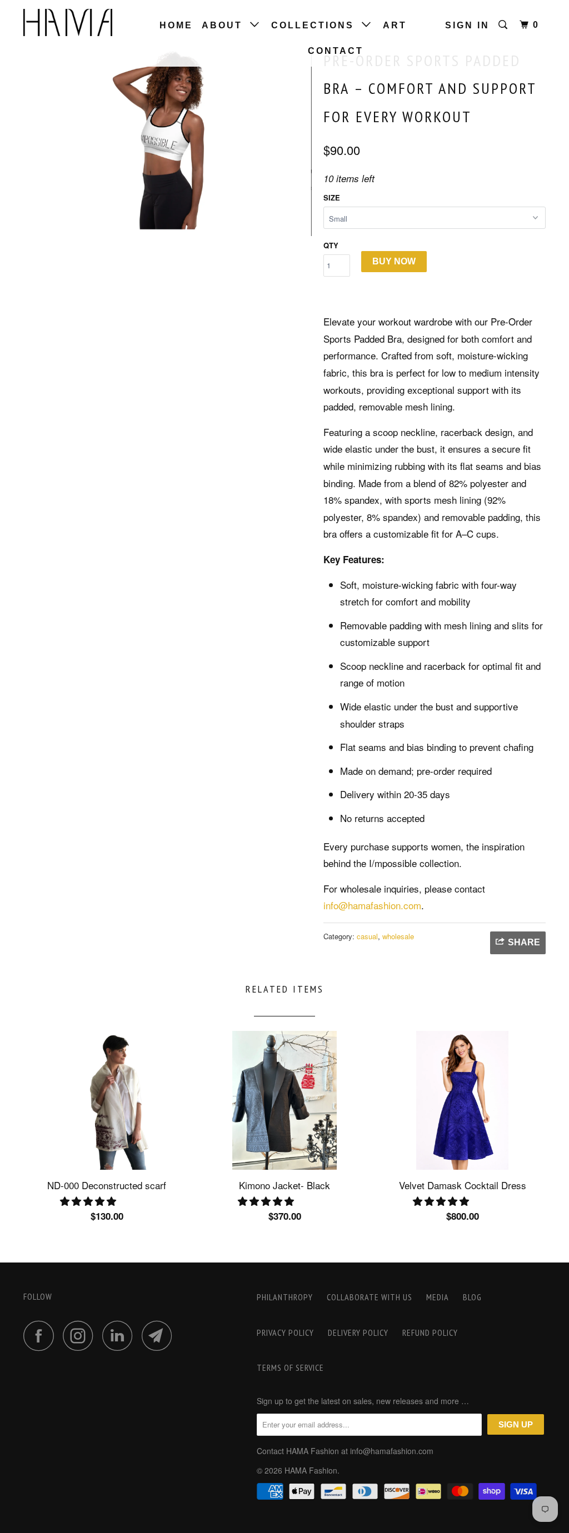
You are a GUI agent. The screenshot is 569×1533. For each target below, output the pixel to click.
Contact (335, 51)
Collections (316, 25)
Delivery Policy (358, 1332)
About (226, 25)
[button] (89, 1201)
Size (331, 197)
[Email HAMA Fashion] (160, 1335)
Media (437, 1296)
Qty (330, 245)
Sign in (467, 25)
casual (367, 936)
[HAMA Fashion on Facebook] (41, 1335)
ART (395, 25)
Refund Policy (430, 1332)
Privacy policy (285, 1332)
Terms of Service (290, 1367)
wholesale (398, 936)
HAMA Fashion (310, 1470)
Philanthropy (285, 1296)
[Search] (504, 25)
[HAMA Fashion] (67, 22)
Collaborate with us (369, 1296)
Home (176, 25)
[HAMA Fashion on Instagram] (81, 1335)
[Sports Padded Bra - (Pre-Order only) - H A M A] (167, 140)
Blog (472, 1296)
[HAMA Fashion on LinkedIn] (120, 1335)
